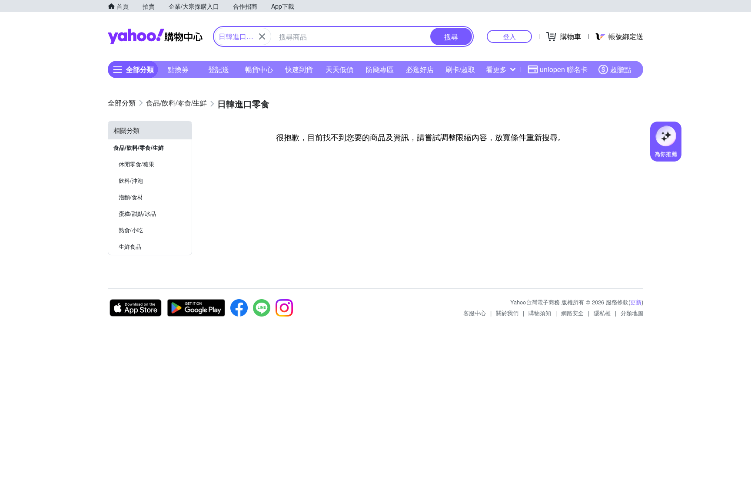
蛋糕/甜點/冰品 (137, 213)
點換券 (178, 69)
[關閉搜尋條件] (262, 36)
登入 (509, 36)
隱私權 (602, 313)
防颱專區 (380, 69)
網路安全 (572, 313)
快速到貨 (299, 69)
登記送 (218, 69)
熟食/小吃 (131, 230)
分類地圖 (632, 313)
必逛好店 (420, 69)
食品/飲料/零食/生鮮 (138, 147)
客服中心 (474, 313)
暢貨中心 (259, 69)
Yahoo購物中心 (155, 36)
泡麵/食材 (131, 197)
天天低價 (339, 69)
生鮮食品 (130, 246)
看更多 (496, 69)
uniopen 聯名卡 (564, 69)
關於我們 (507, 313)
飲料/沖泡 (131, 180)
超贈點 (620, 69)
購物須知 (539, 313)
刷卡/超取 (460, 69)
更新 (635, 302)
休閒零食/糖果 (136, 164)
